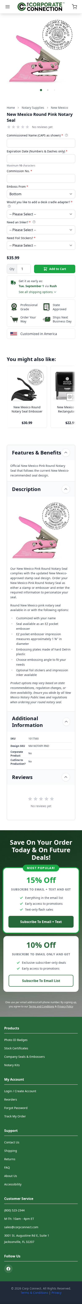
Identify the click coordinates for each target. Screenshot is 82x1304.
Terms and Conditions (41, 1006)
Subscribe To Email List (41, 980)
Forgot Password (16, 1108)
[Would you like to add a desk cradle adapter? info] (9, 206)
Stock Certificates (16, 1048)
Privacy (56, 1293)
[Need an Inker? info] (34, 222)
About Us (10, 1176)
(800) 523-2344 (14, 1210)
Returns (9, 1159)
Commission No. (19, 171)
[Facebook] (8, 1269)
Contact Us (11, 1142)
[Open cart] (74, 7)
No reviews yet (42, 127)
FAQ (7, 1167)
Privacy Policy (65, 1006)
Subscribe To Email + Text (41, 921)
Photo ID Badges (16, 1040)
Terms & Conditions (34, 1293)
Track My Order (15, 1116)
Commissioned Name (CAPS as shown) (35, 135)
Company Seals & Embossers (24, 1057)
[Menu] (7, 7)
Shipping (10, 1151)
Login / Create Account (20, 1091)
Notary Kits (12, 1065)
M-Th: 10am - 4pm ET (19, 1219)
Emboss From (17, 187)
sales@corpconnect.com (21, 1227)
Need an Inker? (19, 222)
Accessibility (12, 1184)
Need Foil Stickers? (21, 238)
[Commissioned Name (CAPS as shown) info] (66, 135)
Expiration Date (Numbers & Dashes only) (37, 151)
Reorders (10, 1099)
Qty (11, 269)
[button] (41, 90)
